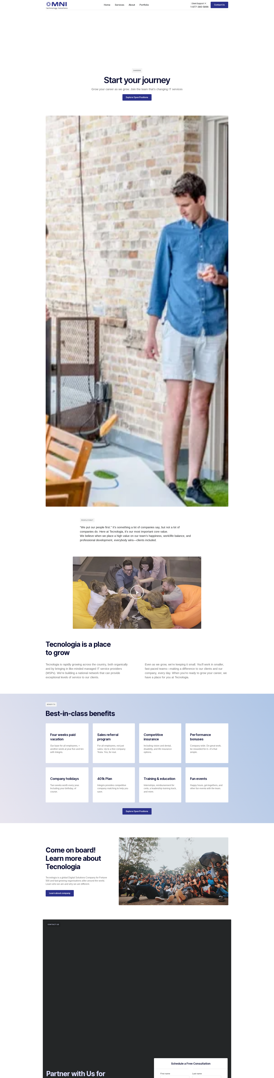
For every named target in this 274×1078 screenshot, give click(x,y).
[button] (137, 592)
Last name (197, 1073)
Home (107, 4)
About (132, 4)
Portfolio (144, 4)
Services (119, 4)
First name (165, 1073)
